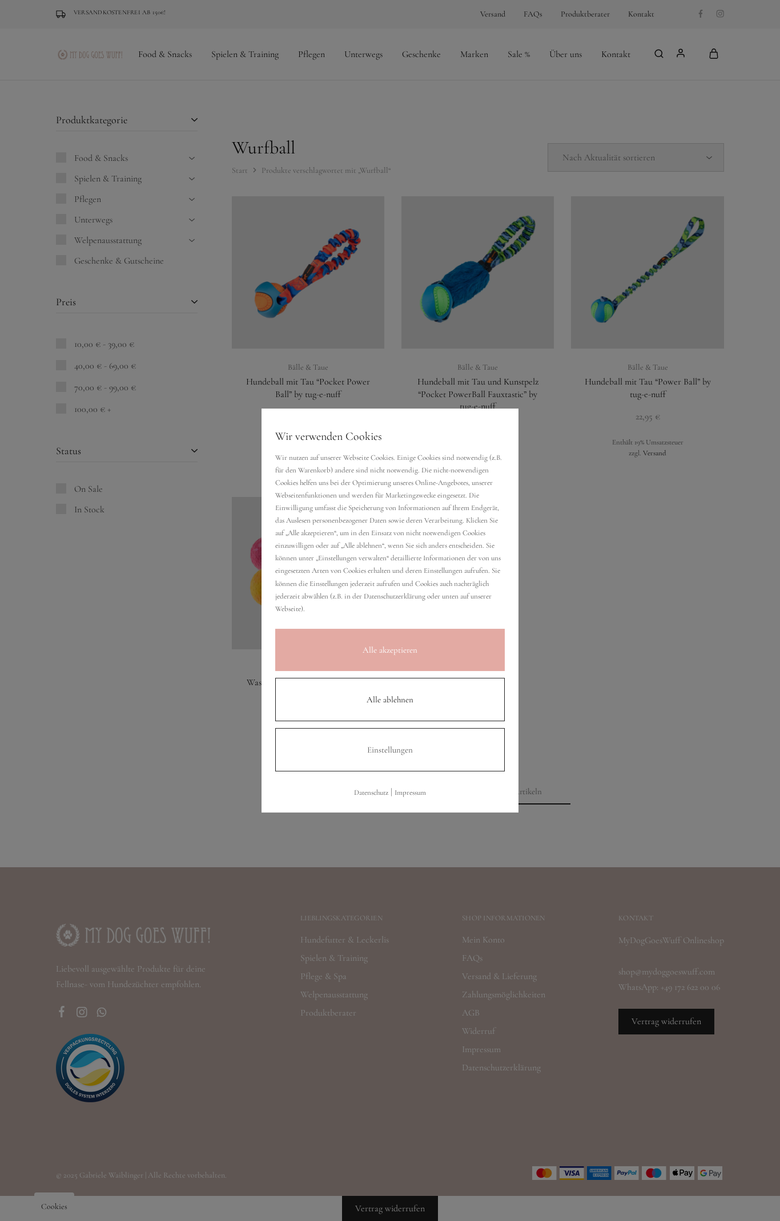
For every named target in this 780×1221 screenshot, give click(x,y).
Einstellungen (390, 750)
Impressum (410, 792)
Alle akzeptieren (390, 650)
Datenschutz (371, 792)
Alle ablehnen (390, 699)
